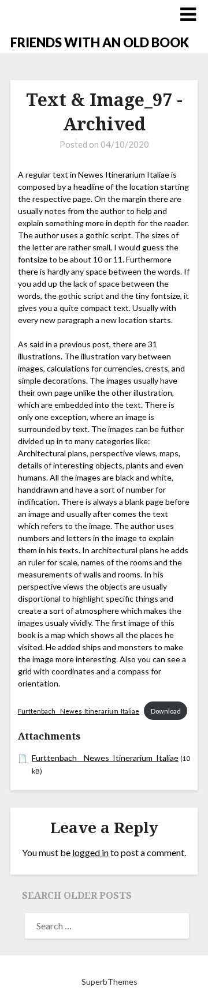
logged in (90, 852)
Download (166, 711)
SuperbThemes (109, 981)
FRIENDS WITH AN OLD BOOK (99, 42)
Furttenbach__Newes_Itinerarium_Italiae (78, 711)
